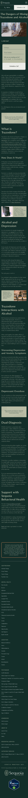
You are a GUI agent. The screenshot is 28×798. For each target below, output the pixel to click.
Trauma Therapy (4, 574)
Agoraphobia (4, 596)
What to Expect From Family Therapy (9, 699)
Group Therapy (4, 571)
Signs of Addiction (5, 713)
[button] (25, 2)
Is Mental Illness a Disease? (7, 696)
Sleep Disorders (4, 629)
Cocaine (3, 656)
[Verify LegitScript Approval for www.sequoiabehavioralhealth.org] (14, 784)
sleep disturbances (16, 202)
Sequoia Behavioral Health (13, 504)
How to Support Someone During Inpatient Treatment (12, 689)
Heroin (2, 645)
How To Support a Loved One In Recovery (10, 705)
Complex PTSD (4, 599)
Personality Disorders (5, 604)
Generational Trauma (5, 601)
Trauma (2, 618)
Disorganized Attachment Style (7, 593)
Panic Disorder (4, 585)
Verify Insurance (4, 721)
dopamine (17, 376)
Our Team (3, 733)
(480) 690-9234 (5, 747)
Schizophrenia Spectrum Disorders (8, 610)
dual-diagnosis (4, 466)
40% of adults (4, 99)
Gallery (2, 736)
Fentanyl (3, 665)
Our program (5, 566)
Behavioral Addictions (5, 642)
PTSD (2, 612)
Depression (3, 626)
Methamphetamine (5, 648)
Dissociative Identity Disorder (7, 607)
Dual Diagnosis (4, 632)
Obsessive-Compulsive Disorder (8, 615)
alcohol (13, 232)
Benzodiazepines (4, 662)
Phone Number (8, 52)
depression (4, 140)
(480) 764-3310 (4, 757)
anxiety (22, 140)
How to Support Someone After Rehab (9, 686)
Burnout (3, 587)
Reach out (3, 526)
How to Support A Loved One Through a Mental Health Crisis (12, 693)
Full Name (6, 47)
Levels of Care (4, 731)
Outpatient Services (7, 751)
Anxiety (2, 621)
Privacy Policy (16, 764)
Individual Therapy (5, 568)
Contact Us (7, 764)
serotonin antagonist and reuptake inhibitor (11, 144)
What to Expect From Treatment (7, 675)
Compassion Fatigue (5, 681)
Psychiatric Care (4, 577)
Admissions (5, 718)
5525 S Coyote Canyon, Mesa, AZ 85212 (10, 744)
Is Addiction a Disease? (6, 707)
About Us (4, 728)
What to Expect (4, 724)
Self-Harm (3, 590)
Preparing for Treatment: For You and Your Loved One (12, 678)
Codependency (4, 623)
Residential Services (7, 741)
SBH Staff (6, 41)
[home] (6, 2)
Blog (22, 764)
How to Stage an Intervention (7, 702)
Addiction (4, 640)
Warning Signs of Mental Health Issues (9, 684)
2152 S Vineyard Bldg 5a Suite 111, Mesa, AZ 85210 (12, 754)
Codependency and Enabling (7, 710)
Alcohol (3, 659)
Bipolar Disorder (4, 634)
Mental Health (6, 582)
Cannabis (3, 651)
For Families (5, 670)
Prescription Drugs (5, 653)
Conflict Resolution (5, 673)
